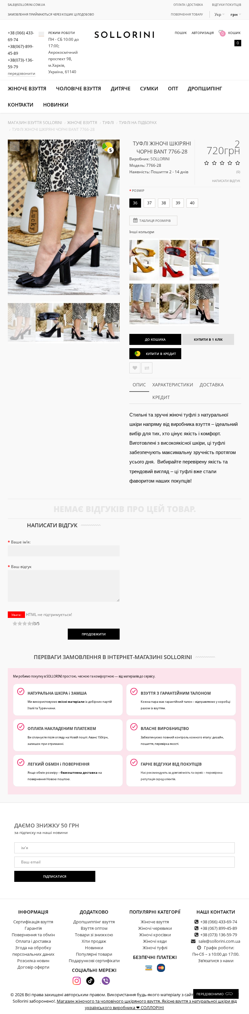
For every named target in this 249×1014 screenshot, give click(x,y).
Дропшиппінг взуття (94, 922)
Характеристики (172, 385)
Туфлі (108, 122)
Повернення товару (187, 14)
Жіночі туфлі (155, 948)
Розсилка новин (33, 960)
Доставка (212, 385)
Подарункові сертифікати (94, 960)
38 (163, 203)
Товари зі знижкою (94, 935)
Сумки (149, 88)
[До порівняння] (146, 367)
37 (149, 203)
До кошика (155, 339)
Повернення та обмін (33, 935)
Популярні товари (94, 954)
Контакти (20, 104)
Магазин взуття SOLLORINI (35, 122)
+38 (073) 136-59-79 (218, 935)
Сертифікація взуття (33, 922)
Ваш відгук (21, 566)
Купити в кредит (161, 353)
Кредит (161, 397)
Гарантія (33, 928)
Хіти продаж (94, 941)
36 (135, 203)
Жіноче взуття (27, 88)
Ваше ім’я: (20, 542)
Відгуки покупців (226, 5)
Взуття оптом (94, 928)
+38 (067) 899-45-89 (218, 928)
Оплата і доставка (188, 5)
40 (192, 203)
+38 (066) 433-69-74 (218, 922)
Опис (139, 385)
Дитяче (120, 88)
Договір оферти (33, 967)
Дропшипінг (205, 88)
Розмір (138, 190)
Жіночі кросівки (155, 935)
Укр (218, 14)
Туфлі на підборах (138, 122)
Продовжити (94, 634)
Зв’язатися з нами (215, 960)
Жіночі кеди (155, 941)
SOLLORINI (160, 159)
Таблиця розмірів (155, 220)
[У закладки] (134, 367)
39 (178, 203)
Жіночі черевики (155, 928)
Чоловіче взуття (78, 88)
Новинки (55, 104)
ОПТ (173, 88)
